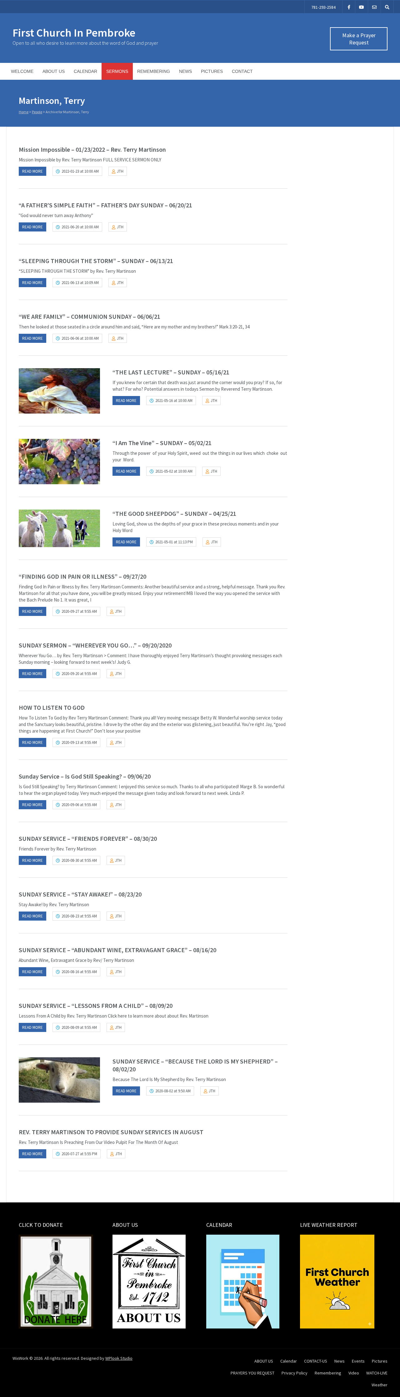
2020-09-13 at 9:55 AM (79, 742)
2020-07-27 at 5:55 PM (79, 1153)
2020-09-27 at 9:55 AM (79, 611)
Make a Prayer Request (359, 39)
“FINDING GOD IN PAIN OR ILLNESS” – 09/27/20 (82, 576)
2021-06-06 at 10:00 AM (80, 338)
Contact (242, 71)
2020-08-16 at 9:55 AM (79, 971)
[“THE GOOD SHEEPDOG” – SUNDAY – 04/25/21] (59, 528)
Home (23, 111)
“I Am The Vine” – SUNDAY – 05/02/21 (162, 443)
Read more (32, 171)
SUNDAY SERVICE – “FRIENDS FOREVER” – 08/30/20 (88, 838)
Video (353, 1373)
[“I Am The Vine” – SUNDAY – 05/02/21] (59, 461)
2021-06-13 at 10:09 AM (80, 282)
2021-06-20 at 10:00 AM (80, 227)
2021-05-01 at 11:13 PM (174, 542)
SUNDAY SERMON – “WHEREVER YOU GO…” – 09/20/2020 (95, 645)
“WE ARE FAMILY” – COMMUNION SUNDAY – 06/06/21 (89, 316)
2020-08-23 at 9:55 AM (79, 916)
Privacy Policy (295, 1373)
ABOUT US (53, 71)
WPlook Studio (118, 1358)
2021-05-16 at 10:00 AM (173, 400)
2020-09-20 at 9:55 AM (79, 673)
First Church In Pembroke (73, 33)
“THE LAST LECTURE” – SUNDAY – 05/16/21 (170, 372)
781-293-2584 (323, 7)
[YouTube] (361, 6)
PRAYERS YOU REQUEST (252, 1373)
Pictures (212, 71)
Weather (380, 1385)
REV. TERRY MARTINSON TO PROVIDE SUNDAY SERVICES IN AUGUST (111, 1132)
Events (358, 1361)
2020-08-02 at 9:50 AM (173, 1091)
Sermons (117, 71)
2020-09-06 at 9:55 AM (79, 804)
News (185, 71)
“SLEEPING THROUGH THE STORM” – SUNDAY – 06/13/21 (96, 261)
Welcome (22, 71)
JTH (120, 171)
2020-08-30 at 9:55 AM (79, 860)
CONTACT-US (315, 1361)
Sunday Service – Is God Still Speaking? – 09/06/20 (85, 776)
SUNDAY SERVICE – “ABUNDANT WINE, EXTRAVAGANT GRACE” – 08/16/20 (117, 950)
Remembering (153, 71)
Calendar (85, 71)
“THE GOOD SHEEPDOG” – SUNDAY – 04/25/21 (174, 513)
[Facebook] (348, 6)
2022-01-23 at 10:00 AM (80, 171)
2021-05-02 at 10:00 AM (173, 471)
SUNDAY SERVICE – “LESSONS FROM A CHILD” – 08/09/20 (95, 1005)
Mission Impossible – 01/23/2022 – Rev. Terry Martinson (92, 149)
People (37, 111)
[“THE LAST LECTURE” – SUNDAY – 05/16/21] (59, 391)
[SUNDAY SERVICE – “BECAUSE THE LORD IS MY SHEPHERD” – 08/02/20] (59, 1080)
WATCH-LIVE (377, 1373)
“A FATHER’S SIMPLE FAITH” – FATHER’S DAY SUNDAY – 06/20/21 (105, 205)
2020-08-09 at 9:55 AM (79, 1027)
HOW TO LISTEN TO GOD (52, 707)
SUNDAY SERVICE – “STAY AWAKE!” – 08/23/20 (80, 894)
